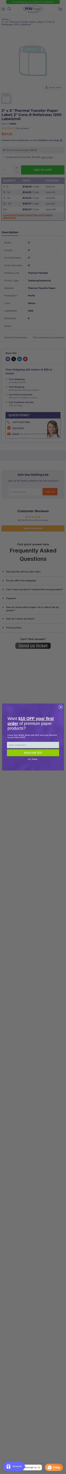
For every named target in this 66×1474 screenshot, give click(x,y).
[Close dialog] (61, 707)
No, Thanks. (33, 759)
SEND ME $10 (33, 753)
